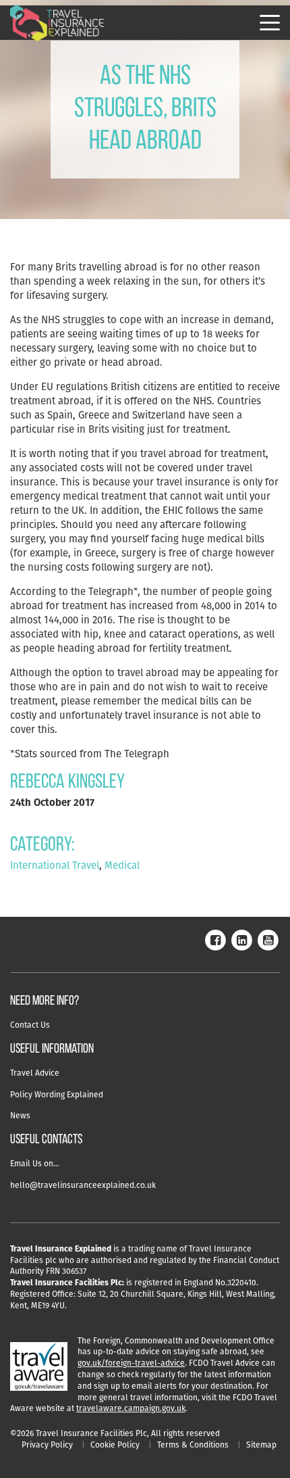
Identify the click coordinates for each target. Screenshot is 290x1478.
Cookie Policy (115, 1444)
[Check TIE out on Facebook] (215, 939)
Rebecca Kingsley (67, 782)
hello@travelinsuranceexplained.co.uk (83, 1185)
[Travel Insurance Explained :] (57, 23)
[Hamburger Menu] (270, 22)
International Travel (54, 865)
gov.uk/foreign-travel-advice (131, 1362)
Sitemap (261, 1444)
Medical (122, 865)
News (20, 1115)
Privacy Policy (47, 1444)
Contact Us (30, 1024)
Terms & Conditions (193, 1444)
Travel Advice (34, 1072)
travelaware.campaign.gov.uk (130, 1408)
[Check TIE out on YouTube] (268, 939)
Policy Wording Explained (56, 1094)
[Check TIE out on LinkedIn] (241, 939)
